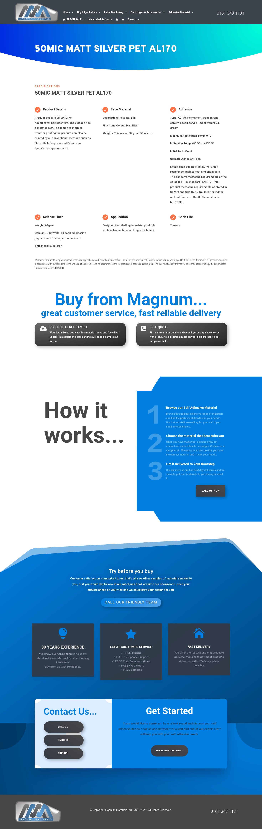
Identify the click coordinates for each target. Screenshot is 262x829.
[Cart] (117, 19)
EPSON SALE (73, 19)
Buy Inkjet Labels (87, 12)
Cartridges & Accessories (146, 12)
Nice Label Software (100, 19)
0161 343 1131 (230, 13)
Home (66, 12)
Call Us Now (210, 490)
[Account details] (123, 19)
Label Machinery (114, 12)
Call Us (63, 727)
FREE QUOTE (159, 327)
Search (132, 19)
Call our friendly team (131, 602)
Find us (63, 753)
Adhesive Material (179, 12)
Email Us (63, 740)
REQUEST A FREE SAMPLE (69, 327)
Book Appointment (169, 750)
